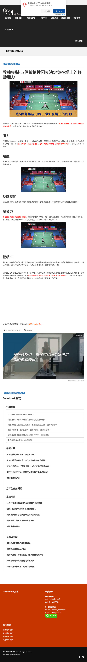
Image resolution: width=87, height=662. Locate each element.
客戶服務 (77, 18)
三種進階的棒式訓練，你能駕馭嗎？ (21, 454)
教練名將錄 (65, 18)
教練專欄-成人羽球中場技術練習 (20, 440)
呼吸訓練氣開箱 (13, 526)
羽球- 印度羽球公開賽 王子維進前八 (21, 508)
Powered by (59, 14)
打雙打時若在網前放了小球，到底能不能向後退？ (27, 460)
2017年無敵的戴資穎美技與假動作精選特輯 (24, 503)
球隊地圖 (54, 18)
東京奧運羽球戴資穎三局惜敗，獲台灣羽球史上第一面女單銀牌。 (32, 425)
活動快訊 (44, 18)
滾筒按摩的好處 (13, 478)
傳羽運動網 (6, 652)
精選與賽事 (31, 18)
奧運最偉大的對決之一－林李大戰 (20, 520)
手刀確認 (59, 11)
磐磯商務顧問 (8, 630)
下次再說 (46, 11)
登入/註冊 (79, 41)
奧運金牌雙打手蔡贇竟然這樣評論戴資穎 (23, 514)
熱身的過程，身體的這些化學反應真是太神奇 (25, 554)
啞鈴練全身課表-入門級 (16, 549)
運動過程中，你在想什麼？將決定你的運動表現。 (26, 419)
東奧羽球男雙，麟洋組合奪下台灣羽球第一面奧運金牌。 (29, 430)
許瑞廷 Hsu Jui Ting (34, 324)
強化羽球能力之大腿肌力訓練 (18, 543)
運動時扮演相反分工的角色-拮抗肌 (21, 566)
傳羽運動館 (9, 29)
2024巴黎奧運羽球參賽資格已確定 (21, 414)
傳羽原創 (18, 18)
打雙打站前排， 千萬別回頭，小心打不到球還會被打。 (29, 466)
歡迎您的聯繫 (8, 636)
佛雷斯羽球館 (8, 633)
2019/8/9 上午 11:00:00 (13, 330)
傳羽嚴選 (8, 18)
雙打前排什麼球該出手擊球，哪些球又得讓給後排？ (28, 472)
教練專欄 (29, 330)
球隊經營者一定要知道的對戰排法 (20, 560)
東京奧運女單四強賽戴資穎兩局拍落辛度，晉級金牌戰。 (29, 435)
